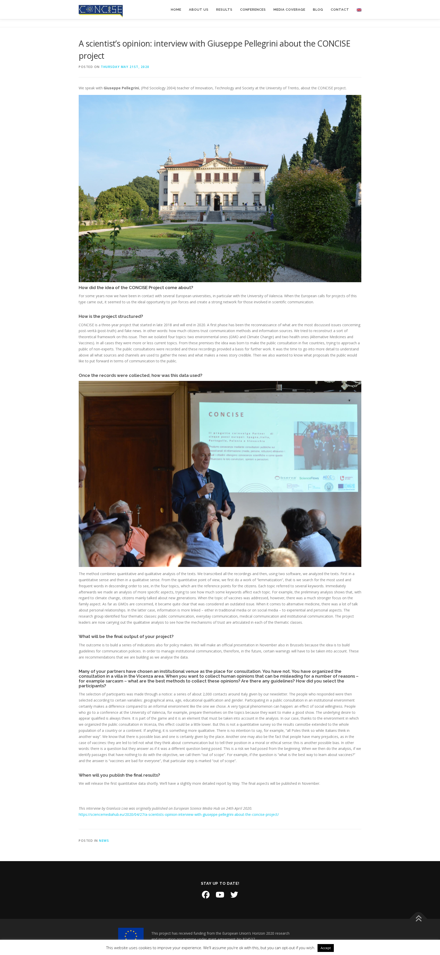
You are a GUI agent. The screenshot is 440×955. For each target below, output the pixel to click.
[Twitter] (234, 895)
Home (176, 9)
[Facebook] (206, 895)
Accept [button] (326, 948)
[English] (357, 9)
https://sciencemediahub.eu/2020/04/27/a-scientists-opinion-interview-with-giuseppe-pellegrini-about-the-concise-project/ (179, 814)
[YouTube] (220, 895)
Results (224, 9)
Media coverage (289, 9)
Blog (318, 9)
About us (199, 9)
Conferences (253, 9)
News (104, 840)
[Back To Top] (418, 919)
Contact (340, 9)
